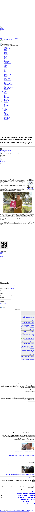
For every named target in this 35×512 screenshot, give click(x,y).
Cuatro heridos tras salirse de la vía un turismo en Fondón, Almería (29, 329)
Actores (1, 254)
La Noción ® (2, 510)
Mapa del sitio (13, 510)
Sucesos (5, 109)
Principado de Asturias (7, 74)
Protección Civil (6, 94)
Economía (1, 256)
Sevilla (5, 71)
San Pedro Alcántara (9, 42)
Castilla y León (6, 77)
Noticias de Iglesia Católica (28, 501)
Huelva (5, 68)
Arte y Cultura (4, 91)
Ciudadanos (6, 102)
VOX (5, 103)
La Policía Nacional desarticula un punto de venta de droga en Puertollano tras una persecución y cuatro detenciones (27, 357)
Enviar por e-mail (2, 161)
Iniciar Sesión (2, 29)
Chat (1, 39)
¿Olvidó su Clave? (3, 303)
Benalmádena (6, 49)
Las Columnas (6, 118)
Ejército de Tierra (6, 100)
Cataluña (5, 79)
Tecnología (6, 114)
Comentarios (7, 152)
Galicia (5, 81)
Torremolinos (6, 62)
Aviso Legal (31, 510)
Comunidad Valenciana (7, 80)
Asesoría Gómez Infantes (30, 188)
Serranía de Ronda (7, 60)
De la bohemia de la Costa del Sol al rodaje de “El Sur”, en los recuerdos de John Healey (27, 332)
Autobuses (1, 252)
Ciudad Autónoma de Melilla (8, 87)
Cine (1, 253)
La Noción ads (29, 190)
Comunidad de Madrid (7, 82)
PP (4, 106)
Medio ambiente (6, 112)
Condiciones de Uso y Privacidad (5, 511)
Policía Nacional (6, 97)
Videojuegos (6, 113)
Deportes (3, 90)
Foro (3, 39)
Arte (5, 92)
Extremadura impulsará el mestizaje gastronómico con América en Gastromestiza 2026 (27, 323)
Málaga (3, 47)
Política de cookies (13, 511)
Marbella (5, 56)
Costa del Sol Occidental (7, 51)
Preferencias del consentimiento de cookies (22, 511)
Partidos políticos (6, 107)
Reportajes (5, 116)
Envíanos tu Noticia (23, 510)
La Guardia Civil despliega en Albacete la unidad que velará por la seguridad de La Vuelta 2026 (29, 354)
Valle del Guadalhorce (7, 63)
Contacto (27, 510)
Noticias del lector (7, 117)
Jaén (5, 69)
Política (3, 101)
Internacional (6, 89)
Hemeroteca (22, 42)
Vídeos (16, 42)
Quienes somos (17, 510)
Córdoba (5, 67)
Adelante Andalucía (7, 105)
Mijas (5, 57)
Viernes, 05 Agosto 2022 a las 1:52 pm (6, 151)
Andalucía (3, 64)
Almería (5, 65)
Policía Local (6, 96)
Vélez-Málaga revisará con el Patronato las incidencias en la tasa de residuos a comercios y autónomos (27, 326)
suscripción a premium (11, 288)
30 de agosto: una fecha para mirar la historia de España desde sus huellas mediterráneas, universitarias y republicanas (27, 316)
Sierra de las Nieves (7, 61)
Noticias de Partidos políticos (28, 499)
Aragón (5, 73)
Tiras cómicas (6, 119)
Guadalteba (6, 54)
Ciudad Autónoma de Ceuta (8, 86)
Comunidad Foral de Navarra (8, 84)
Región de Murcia (7, 83)
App (5, 39)
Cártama (5, 50)
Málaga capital (6, 55)
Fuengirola (5, 53)
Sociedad (3, 108)
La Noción (1, 38)
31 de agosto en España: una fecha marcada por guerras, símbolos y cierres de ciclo (27, 334)
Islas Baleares (6, 75)
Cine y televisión (6, 115)
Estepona (5, 52)
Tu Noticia (18, 42)
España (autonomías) (7, 88)
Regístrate (1, 28)
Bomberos (5, 95)
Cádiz (5, 66)
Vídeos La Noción (3, 42)
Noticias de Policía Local (29, 503)
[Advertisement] (17, 6)
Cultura (5, 93)
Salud (5, 110)
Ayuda (9, 510)
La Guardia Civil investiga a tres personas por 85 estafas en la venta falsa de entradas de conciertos (27, 320)
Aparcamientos (2, 255)
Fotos (13, 42)
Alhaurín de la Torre (7, 48)
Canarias (5, 76)
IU (4, 104)
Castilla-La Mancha (7, 78)
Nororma (5, 58)
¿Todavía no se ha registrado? (4, 300)
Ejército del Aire (6, 99)
